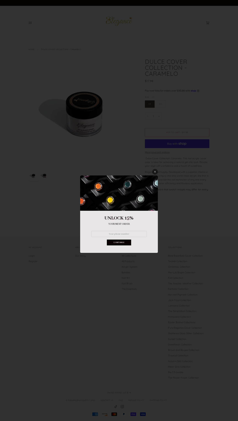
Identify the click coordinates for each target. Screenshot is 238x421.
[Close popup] (155, 172)
